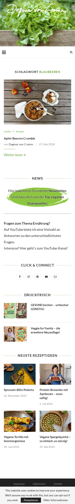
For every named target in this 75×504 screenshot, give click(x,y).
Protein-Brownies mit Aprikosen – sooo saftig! (54, 394)
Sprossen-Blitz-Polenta (19, 390)
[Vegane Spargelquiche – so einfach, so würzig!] (55, 421)
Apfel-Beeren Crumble (19, 138)
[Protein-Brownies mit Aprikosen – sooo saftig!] (55, 374)
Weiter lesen (13, 155)
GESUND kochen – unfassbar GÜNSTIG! (50, 307)
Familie (7, 131)
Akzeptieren (31, 500)
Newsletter (57, 191)
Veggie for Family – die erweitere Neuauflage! (45, 330)
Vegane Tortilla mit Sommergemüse (16, 439)
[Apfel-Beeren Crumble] (37, 101)
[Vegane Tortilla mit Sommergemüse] (20, 421)
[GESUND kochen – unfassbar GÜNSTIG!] (15, 310)
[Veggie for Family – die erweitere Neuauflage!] (15, 334)
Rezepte (20, 131)
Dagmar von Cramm (21, 144)
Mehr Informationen (55, 500)
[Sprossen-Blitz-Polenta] (20, 374)
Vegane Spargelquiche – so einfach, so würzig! (55, 439)
